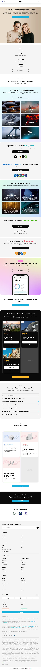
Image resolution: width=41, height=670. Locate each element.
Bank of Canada (29, 629)
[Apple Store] (38, 595)
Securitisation (23, 562)
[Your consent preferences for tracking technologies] (39, 668)
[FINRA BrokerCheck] (11, 635)
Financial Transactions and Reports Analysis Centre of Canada (11, 629)
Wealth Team (23, 582)
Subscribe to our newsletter (12, 524)
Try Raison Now (20, 305)
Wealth (22, 547)
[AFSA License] (2, 635)
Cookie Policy (4, 606)
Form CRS (22, 604)
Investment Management (6, 549)
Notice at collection (14, 668)
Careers (22, 584)
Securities (3, 569)
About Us (3, 580)
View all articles (20, 486)
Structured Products (5, 551)
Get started (20, 500)
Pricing (22, 539)
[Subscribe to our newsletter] (38, 528)
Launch (22, 543)
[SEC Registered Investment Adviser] (6, 635)
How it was (11, 344)
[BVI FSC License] (4, 635)
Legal (22, 588)
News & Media (4, 587)
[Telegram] (33, 598)
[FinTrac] (8, 635)
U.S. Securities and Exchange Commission (28, 626)
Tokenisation (23, 564)
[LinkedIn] (8, 598)
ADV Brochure (23, 602)
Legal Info (3, 602)
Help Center (4, 588)
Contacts (3, 585)
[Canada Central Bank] (9, 635)
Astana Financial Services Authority (16, 627)
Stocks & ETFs (4, 537)
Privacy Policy (4, 604)
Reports (22, 590)
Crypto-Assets (4, 542)
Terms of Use (4, 662)
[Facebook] (20, 598)
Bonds (3, 539)
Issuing (22, 560)
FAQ (21, 537)
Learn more (20, 97)
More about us (20, 70)
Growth (22, 545)
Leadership (23, 580)
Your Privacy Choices (24, 668)
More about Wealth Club (20, 377)
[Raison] (20, 1)
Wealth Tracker (4, 547)
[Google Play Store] (36, 595)
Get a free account (20, 16)
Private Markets (4, 540)
